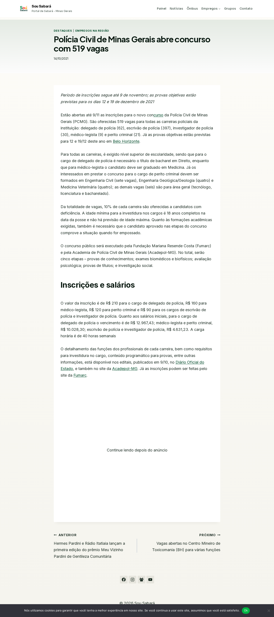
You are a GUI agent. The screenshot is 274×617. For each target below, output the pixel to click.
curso (158, 115)
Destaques (63, 30)
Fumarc (79, 375)
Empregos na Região (92, 30)
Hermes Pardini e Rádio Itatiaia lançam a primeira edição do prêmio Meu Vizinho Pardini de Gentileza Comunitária (89, 546)
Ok (246, 610)
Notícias (176, 8)
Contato (246, 8)
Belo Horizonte (126, 141)
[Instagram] (132, 579)
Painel (161, 8)
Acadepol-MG (124, 368)
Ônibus (192, 8)
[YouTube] (150, 579)
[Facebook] (124, 579)
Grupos (230, 8)
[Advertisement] (137, 415)
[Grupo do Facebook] (141, 579)
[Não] (269, 610)
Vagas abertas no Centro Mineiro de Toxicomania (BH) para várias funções (186, 542)
